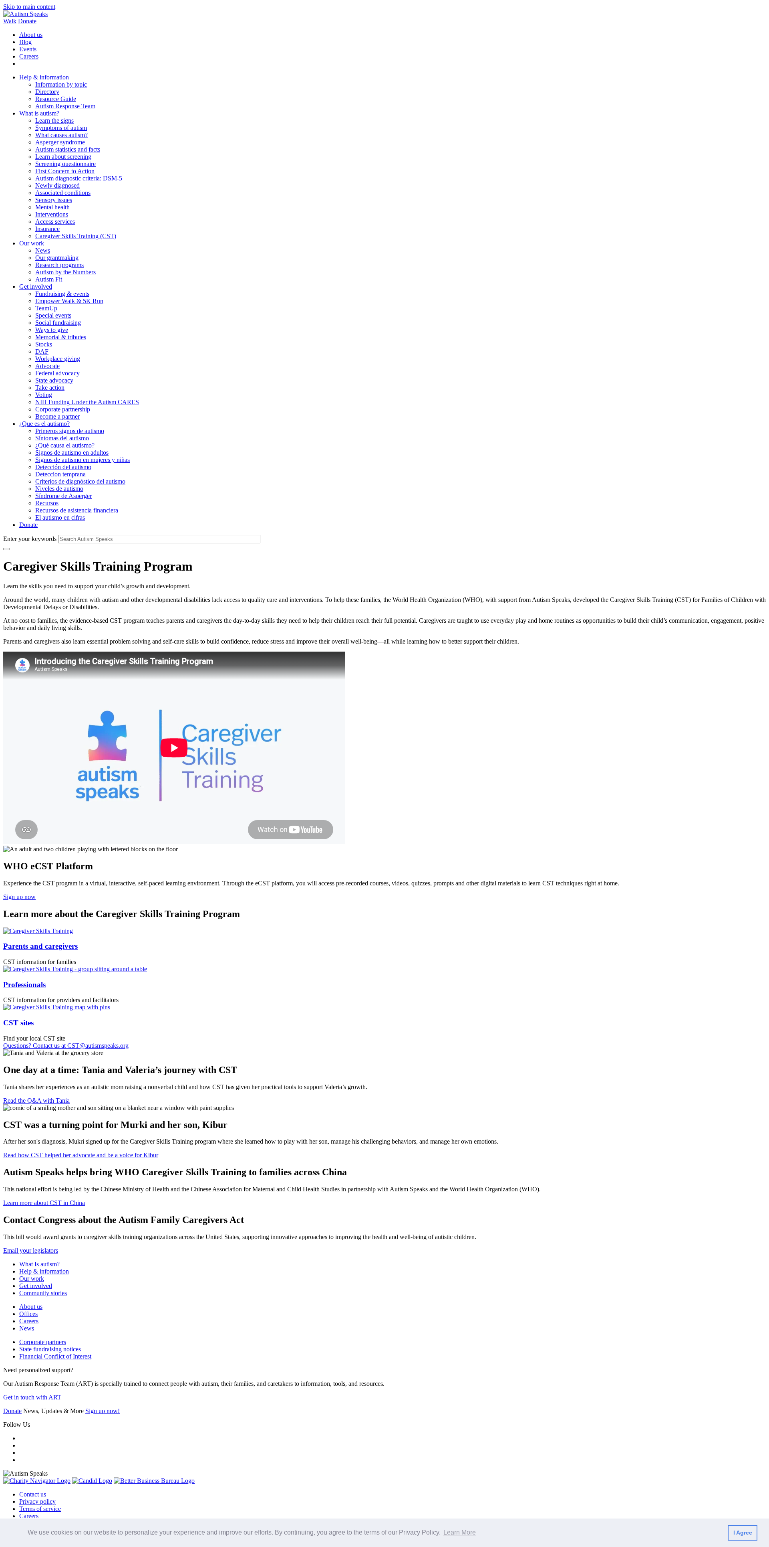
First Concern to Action (65, 171)
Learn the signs (54, 120)
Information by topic (61, 84)
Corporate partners (42, 1341)
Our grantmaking (57, 257)
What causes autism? (61, 135)
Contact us (32, 1494)
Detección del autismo (63, 467)
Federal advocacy (57, 373)
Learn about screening (63, 156)
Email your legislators (30, 1250)
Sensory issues (53, 199)
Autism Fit (48, 279)
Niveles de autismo (59, 488)
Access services (55, 221)
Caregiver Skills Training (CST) (75, 236)
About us (30, 34)
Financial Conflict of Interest (55, 1356)
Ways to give (51, 329)
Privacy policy (37, 1501)
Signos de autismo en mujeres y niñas (82, 459)
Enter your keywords (29, 538)
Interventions (51, 214)
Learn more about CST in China (44, 1202)
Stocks (43, 344)
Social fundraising (58, 322)
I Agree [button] (742, 1532)
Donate (27, 21)
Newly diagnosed (57, 185)
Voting (43, 394)
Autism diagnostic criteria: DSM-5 (78, 178)
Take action (49, 387)
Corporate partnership (62, 409)
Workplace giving (57, 358)
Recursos (46, 503)
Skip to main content (29, 6)
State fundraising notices (50, 1349)
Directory (47, 91)
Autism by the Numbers (65, 272)
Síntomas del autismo (62, 438)
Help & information (44, 77)
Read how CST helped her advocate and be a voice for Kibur (80, 1155)
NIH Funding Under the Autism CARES (87, 402)
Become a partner (57, 416)
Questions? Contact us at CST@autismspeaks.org (66, 1045)
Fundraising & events (62, 293)
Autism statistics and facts (67, 149)
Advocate (47, 365)
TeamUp (46, 308)
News (42, 250)
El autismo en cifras (60, 517)
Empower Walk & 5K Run (69, 301)
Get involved (35, 286)
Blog (25, 41)
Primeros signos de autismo (69, 430)
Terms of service (40, 1508)
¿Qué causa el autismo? (65, 445)
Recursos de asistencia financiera (76, 510)
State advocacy (54, 380)
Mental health (52, 207)
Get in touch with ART (32, 1397)
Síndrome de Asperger (63, 495)
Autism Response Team (65, 106)
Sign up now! (102, 1410)
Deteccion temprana (60, 474)
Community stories (43, 1293)
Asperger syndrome (60, 142)
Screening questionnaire (65, 163)
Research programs (59, 264)
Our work (31, 243)
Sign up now (19, 896)
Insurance (47, 228)
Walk (9, 21)
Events (27, 49)
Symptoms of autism (61, 127)
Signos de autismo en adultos (72, 452)
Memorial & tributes (60, 337)
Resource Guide (55, 98)
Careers (28, 56)
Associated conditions (63, 192)
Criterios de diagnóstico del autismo (80, 481)
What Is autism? (39, 1264)
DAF (41, 351)
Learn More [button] (459, 1532)
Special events (53, 315)
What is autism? (39, 113)
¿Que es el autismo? (44, 423)
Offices (28, 1313)
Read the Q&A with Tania (36, 1100)
